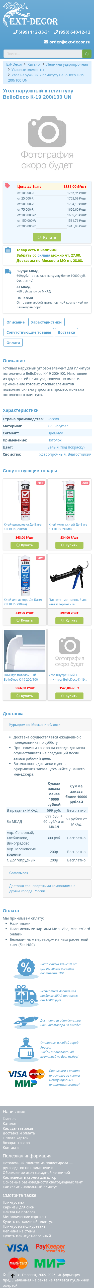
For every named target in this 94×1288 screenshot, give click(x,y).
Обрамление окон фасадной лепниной (36, 1172)
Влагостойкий (79, 454)
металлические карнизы (24, 1216)
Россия (53, 418)
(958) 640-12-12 (74, 32)
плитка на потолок (19, 1211)
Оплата (13, 342)
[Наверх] (12, 1275)
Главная (10, 1118)
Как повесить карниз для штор (29, 1177)
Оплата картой (16, 1137)
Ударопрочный (52, 454)
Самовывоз (18, 873)
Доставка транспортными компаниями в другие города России (42, 888)
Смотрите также (19, 1195)
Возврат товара (16, 1142)
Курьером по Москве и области (34, 725)
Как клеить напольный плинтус (30, 1186)
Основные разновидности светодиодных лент (43, 1182)
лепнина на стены (19, 1231)
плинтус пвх (13, 1202)
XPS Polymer (57, 426)
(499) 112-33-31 (34, 32)
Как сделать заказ (18, 1128)
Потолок (54, 440)
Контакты (11, 1147)
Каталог (9, 1123)
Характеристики (46, 322)
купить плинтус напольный (27, 1235)
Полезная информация (27, 1155)
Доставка (66, 332)
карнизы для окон (18, 1207)
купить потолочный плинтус (28, 1221)
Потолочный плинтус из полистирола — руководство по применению (38, 1165)
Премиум (55, 433)
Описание (16, 322)
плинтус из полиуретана (24, 1226)
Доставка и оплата (19, 1133)
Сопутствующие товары (29, 332)
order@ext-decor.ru (69, 42)
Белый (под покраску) (65, 447)
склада (44, 255)
